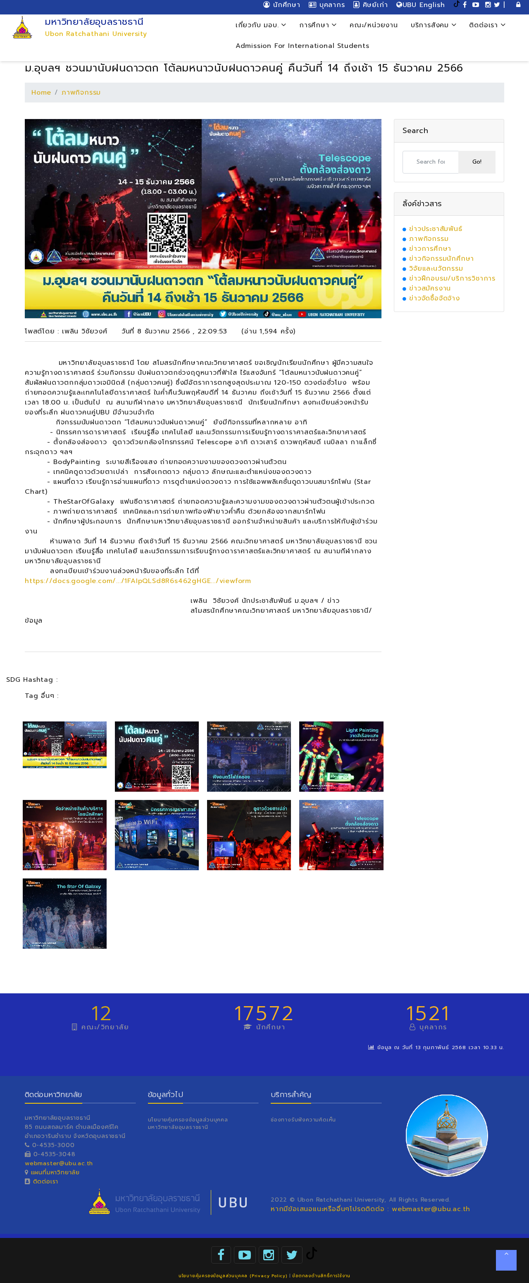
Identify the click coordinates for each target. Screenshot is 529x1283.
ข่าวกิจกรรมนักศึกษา (441, 259)
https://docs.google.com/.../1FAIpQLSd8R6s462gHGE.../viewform (138, 581)
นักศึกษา (285, 5)
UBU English (424, 5)
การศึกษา (315, 25)
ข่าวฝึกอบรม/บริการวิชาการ (452, 278)
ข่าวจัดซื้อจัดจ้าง (434, 298)
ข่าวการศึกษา (430, 249)
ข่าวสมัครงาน (430, 288)
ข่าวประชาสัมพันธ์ (435, 229)
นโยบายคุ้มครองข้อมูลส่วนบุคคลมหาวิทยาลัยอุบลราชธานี (188, 1123)
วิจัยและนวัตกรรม (436, 269)
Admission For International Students (302, 46)
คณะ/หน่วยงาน (374, 25)
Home (41, 93)
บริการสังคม (431, 25)
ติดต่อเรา (484, 25)
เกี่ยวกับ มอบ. (259, 25)
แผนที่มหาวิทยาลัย (55, 1172)
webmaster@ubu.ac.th (59, 1163)
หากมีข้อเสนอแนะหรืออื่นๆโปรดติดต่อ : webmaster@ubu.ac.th (370, 1209)
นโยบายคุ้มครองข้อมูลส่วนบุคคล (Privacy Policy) (233, 1276)
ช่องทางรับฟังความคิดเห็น (303, 1120)
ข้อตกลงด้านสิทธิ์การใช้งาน (321, 1276)
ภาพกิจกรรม (81, 93)
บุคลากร (331, 5)
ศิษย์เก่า (374, 5)
